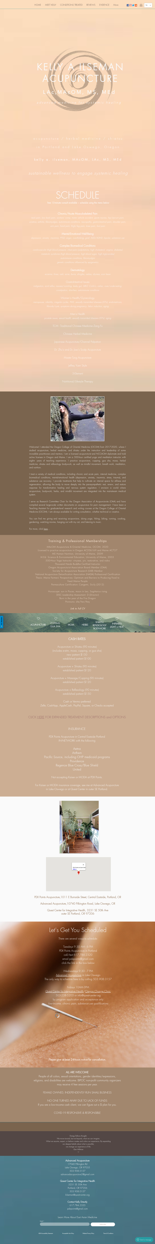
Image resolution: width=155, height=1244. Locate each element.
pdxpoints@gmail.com (81, 959)
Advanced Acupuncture (68, 975)
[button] (141, 4)
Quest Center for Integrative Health (64, 991)
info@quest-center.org (89, 995)
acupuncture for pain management (94, 504)
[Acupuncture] (38, 618)
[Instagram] (130, 5)
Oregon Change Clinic (98, 991)
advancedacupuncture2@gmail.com (77, 1174)
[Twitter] (133, 5)
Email (42, 1221)
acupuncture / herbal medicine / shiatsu (78, 138)
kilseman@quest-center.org (77, 1194)
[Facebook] (128, 5)
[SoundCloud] (136, 5)
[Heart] (85, 618)
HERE (40, 717)
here (46, 528)
